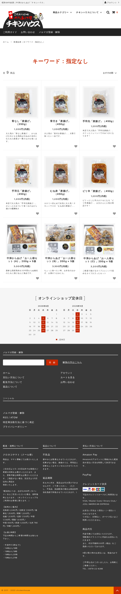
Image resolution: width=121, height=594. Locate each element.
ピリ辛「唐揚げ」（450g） (99, 191)
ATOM (14, 417)
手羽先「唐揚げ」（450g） (99, 121)
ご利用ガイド (10, 32)
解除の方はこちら (72, 362)
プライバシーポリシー (15, 426)
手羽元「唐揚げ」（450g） (22, 192)
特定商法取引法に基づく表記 (18, 422)
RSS (5, 417)
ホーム (6, 42)
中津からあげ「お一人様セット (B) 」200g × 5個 (60, 260)
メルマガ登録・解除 (49, 32)
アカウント (112, 2)
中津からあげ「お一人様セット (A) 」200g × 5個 (22, 260)
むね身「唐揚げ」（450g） (60, 192)
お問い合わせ (28, 32)
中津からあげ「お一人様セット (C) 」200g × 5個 (99, 260)
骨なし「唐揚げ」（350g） (22, 123)
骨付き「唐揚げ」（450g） (60, 123)
